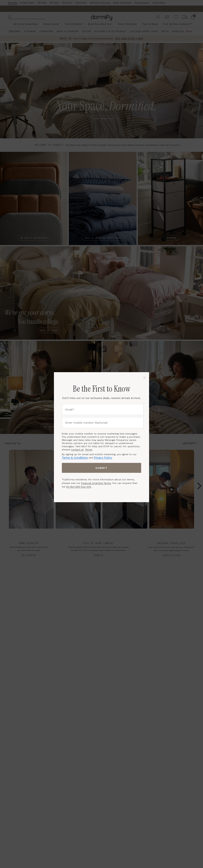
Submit (101, 467)
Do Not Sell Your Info (78, 486)
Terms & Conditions (75, 457)
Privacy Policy (103, 457)
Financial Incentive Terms (96, 483)
